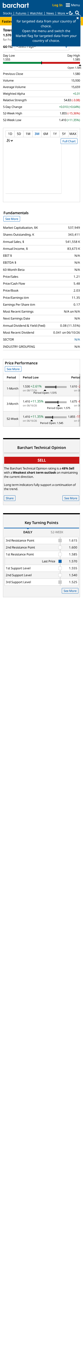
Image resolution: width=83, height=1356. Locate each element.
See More (11, 219)
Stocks (7, 13)
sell (42, 460)
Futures (21, 13)
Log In (57, 5)
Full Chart (69, 141)
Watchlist (36, 13)
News (50, 13)
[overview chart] (41, 172)
